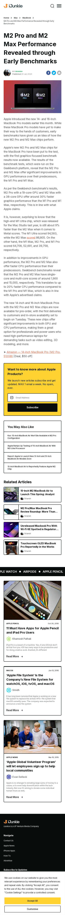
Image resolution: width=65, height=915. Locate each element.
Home (6, 18)
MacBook (27, 18)
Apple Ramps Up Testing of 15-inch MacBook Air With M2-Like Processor (32, 447)
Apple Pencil (50, 571)
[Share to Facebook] (48, 73)
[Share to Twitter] (54, 73)
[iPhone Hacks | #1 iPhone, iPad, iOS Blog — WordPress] (13, 6)
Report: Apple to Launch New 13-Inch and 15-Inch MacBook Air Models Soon (29, 457)
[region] (32, 893)
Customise (32, 909)
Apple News (9, 845)
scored (31, 237)
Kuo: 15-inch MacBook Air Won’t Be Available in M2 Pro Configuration (32, 436)
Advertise (8, 860)
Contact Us (8, 840)
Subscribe (32, 407)
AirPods (26, 571)
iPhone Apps (9, 851)
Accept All (32, 900)
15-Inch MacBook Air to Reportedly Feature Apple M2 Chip (31, 467)
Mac (16, 18)
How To (7, 856)
